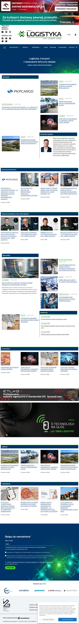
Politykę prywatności (31, 562)
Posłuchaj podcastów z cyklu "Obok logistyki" (15, 214)
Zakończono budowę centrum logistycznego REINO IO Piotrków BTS (29, 141)
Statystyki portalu (33, 609)
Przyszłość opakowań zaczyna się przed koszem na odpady (30, 320)
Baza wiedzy (6, 255)
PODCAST (72, 47)
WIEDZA (25, 47)
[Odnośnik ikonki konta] (75, 35)
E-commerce (62, 115)
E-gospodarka (5, 279)
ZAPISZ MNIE (10, 568)
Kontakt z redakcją (34, 604)
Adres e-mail (9, 540)
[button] (19, 47)
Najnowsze (6, 77)
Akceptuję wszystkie (67, 619)
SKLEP (69, 34)
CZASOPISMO (62, 47)
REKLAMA (53, 47)
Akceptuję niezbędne (48, 619)
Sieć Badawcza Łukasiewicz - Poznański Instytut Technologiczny (19, 621)
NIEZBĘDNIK (35, 47)
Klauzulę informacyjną (18, 562)
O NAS (46, 47)
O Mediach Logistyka (34, 607)
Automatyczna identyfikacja (65, 259)
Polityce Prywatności (44, 609)
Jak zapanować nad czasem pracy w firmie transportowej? (67, 299)
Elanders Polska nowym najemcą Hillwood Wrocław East (67, 86)
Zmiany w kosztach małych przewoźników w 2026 (67, 103)
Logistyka (61, 81)
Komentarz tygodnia (46, 134)
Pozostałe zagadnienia (7, 104)
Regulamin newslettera (46, 562)
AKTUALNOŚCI (13, 47)
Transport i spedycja (64, 294)
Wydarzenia (44, 312)
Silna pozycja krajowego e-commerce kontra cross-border (68, 120)
